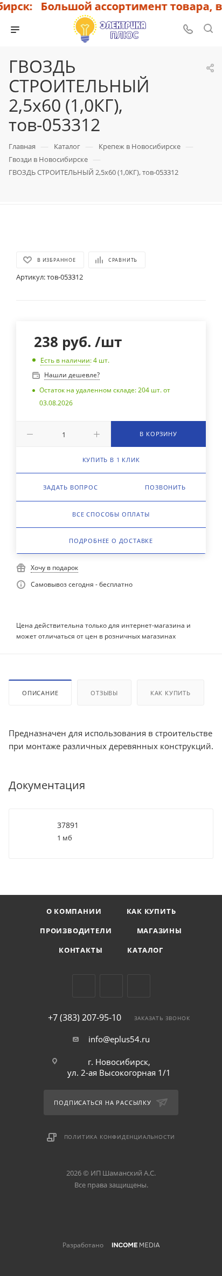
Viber (111, 985)
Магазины (159, 930)
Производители (76, 930)
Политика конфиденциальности (120, 1137)
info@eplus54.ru (119, 1039)
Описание (40, 693)
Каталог (145, 950)
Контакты (80, 950)
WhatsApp (138, 985)
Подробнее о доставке (111, 541)
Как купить (170, 693)
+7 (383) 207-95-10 (84, 1017)
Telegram (83, 985)
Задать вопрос (70, 487)
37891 (68, 825)
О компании (74, 911)
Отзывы (104, 693)
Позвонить (165, 487)
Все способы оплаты (110, 514)
